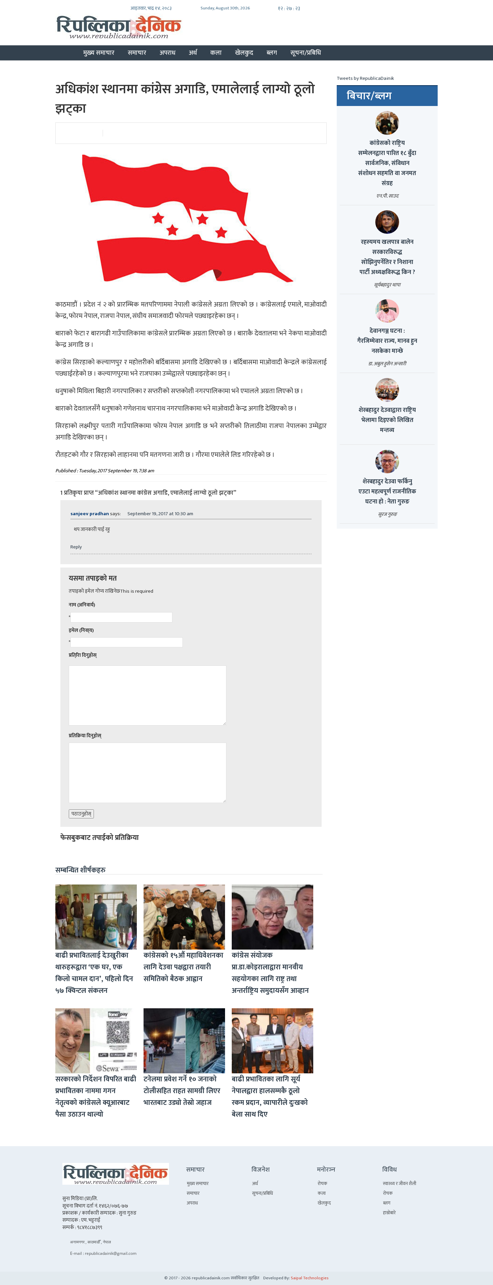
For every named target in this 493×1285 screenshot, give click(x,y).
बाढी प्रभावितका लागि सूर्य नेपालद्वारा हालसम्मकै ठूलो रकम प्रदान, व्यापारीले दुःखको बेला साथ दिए (270, 1096)
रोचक (322, 1183)
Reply (76, 547)
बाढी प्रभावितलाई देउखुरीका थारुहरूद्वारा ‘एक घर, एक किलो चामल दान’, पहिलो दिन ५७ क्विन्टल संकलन (94, 973)
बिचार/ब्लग (369, 96)
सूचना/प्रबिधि (305, 52)
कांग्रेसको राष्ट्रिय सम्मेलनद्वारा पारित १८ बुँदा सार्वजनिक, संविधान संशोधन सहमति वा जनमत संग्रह (387, 163)
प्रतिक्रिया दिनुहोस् (85, 735)
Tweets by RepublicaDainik (365, 78)
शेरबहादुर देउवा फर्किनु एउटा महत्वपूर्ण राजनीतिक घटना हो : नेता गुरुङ (387, 492)
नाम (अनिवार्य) (82, 604)
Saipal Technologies (310, 1278)
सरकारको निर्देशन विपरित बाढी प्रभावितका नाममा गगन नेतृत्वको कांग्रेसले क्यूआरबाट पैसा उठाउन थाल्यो (95, 1096)
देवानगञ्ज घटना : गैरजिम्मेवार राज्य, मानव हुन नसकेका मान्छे (387, 341)
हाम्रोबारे (389, 1213)
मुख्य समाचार (98, 52)
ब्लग (272, 52)
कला (216, 52)
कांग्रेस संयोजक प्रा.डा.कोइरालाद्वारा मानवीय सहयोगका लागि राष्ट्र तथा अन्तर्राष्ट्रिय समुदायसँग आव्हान (270, 973)
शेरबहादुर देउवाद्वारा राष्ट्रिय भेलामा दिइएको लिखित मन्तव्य (387, 420)
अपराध (167, 52)
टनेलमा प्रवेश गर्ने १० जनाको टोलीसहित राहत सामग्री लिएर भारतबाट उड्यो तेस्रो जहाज (182, 1091)
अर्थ (193, 52)
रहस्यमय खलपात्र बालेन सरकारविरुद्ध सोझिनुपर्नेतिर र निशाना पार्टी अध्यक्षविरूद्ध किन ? (387, 257)
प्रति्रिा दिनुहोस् (83, 655)
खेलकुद (244, 52)
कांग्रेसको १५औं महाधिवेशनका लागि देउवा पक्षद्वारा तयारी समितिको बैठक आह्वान (183, 967)
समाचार (137, 52)
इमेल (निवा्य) (81, 630)
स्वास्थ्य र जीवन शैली (399, 1183)
